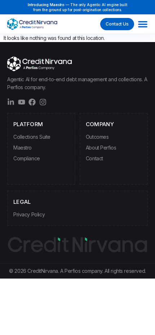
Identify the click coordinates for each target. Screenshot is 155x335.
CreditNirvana (42, 271)
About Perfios (101, 147)
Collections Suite (31, 137)
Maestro (22, 147)
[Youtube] (21, 102)
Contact (94, 158)
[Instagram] (42, 102)
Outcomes (97, 137)
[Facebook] (32, 102)
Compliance (26, 158)
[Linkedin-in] (10, 102)
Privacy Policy (29, 214)
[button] (143, 24)
